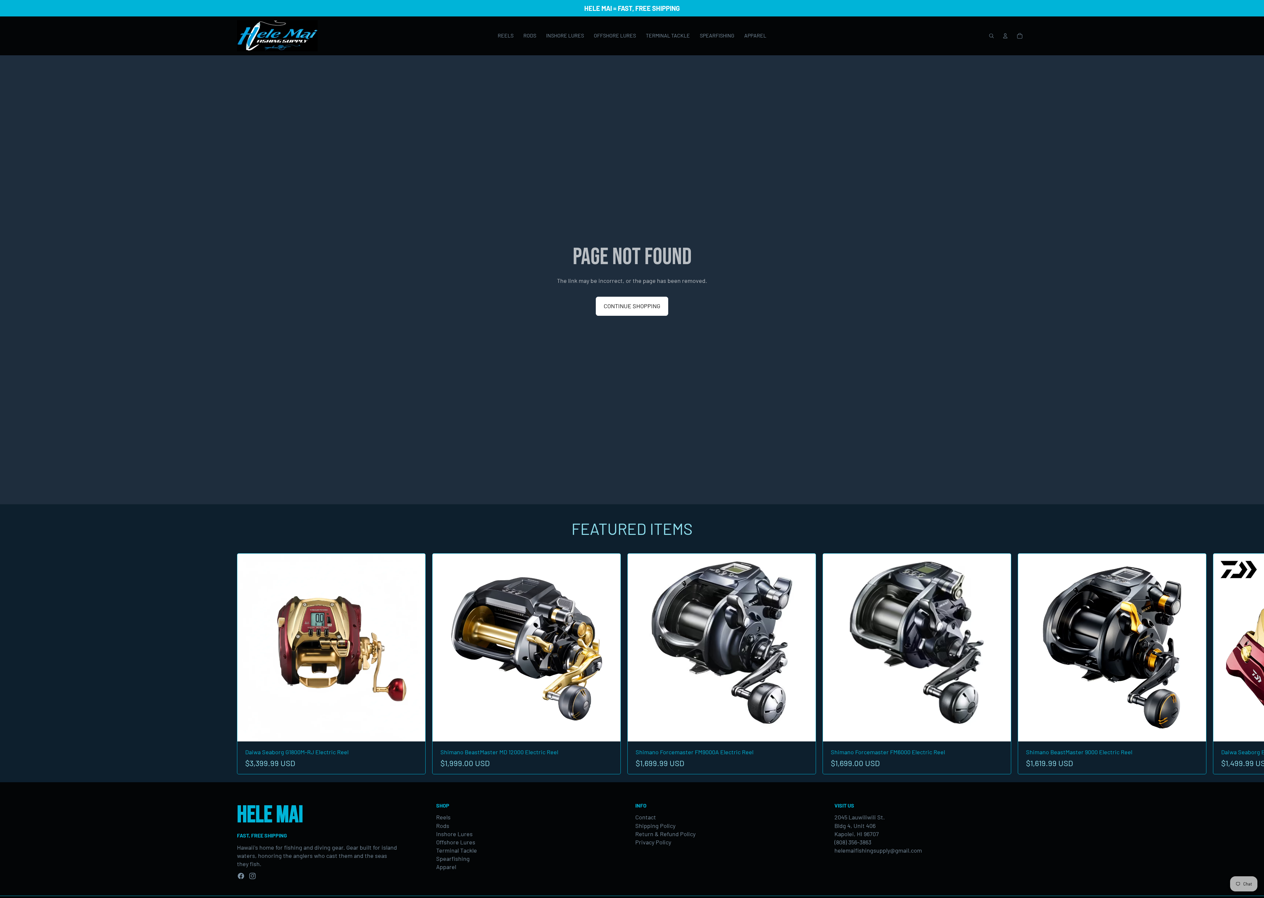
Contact (645, 817)
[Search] (991, 36)
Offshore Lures (455, 842)
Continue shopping (632, 306)
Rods (442, 825)
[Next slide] (1020, 664)
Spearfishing (453, 858)
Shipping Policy (655, 825)
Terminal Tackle (456, 850)
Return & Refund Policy (665, 833)
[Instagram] (252, 876)
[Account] (1005, 36)
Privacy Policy (653, 842)
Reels (443, 817)
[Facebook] (241, 876)
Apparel (446, 866)
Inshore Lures (454, 833)
